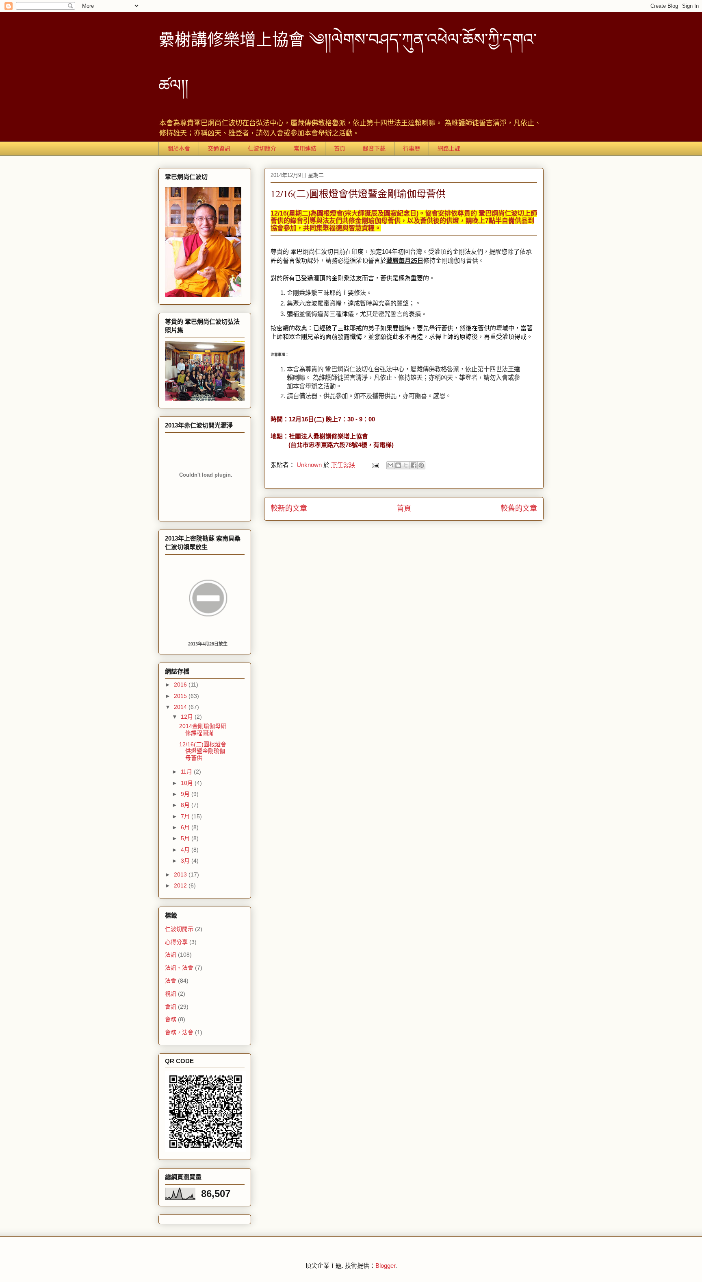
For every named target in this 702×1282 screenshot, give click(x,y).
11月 (187, 771)
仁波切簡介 (262, 148)
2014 (181, 707)
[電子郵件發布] (374, 464)
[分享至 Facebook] (414, 465)
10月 (188, 783)
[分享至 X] (406, 465)
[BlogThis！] (398, 465)
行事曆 (411, 148)
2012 (181, 885)
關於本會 (178, 148)
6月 (186, 827)
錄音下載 (374, 148)
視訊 (170, 993)
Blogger (385, 1265)
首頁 (339, 148)
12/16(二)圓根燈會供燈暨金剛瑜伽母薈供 (202, 751)
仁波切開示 (179, 929)
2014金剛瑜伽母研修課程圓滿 (202, 729)
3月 (186, 860)
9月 (186, 794)
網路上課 (449, 148)
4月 (186, 849)
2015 (181, 696)
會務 (170, 1019)
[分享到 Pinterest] (421, 465)
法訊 (170, 954)
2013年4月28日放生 (208, 643)
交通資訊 (219, 148)
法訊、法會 (179, 967)
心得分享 (176, 942)
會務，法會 (179, 1032)
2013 (181, 874)
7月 (186, 816)
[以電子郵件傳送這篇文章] (390, 465)
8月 (186, 805)
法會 (170, 980)
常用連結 (305, 148)
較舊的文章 (518, 508)
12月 (188, 716)
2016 (181, 684)
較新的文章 (289, 508)
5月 (186, 838)
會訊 (170, 1006)
